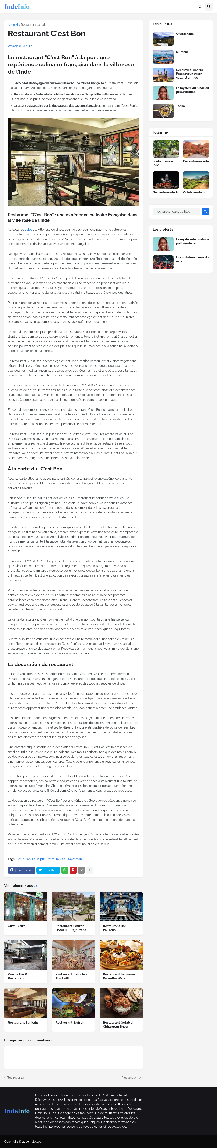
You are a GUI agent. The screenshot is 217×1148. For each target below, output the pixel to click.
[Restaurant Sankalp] (25, 1003)
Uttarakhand (185, 34)
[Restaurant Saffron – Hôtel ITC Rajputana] (73, 906)
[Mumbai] (163, 57)
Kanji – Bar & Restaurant (18, 976)
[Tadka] (163, 111)
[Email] (81, 870)
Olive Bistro (16, 926)
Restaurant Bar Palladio (114, 928)
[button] (200, 7)
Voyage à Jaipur (19, 46)
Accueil (13, 24)
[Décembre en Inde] (196, 149)
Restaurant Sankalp (23, 1022)
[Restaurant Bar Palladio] (121, 906)
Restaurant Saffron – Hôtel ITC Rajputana (71, 928)
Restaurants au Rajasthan (64, 859)
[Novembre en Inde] (166, 180)
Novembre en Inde (165, 192)
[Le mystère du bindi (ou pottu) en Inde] (163, 93)
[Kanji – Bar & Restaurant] (25, 955)
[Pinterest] (73, 870)
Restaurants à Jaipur (35, 24)
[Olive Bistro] (25, 906)
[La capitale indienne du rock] (163, 262)
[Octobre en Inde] (196, 180)
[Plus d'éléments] (89, 870)
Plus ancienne (131, 1077)
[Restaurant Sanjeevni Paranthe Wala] (121, 955)
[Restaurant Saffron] (73, 1003)
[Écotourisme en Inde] (166, 149)
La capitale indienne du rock (192, 259)
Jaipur (29, 229)
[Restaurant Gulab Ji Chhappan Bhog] (121, 1003)
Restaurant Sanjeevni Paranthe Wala (119, 976)
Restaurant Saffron (70, 1022)
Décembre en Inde (196, 161)
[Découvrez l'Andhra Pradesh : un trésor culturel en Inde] (163, 75)
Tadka (180, 106)
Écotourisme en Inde (163, 163)
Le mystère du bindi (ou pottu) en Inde (192, 90)
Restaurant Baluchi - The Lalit (71, 976)
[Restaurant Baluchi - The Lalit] (73, 955)
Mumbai (182, 52)
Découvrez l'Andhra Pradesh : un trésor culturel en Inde (189, 73)
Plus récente (15, 1077)
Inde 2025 (36, 1141)
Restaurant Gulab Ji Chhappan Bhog (118, 1025)
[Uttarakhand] (163, 39)
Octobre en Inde (194, 192)
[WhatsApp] (64, 870)
